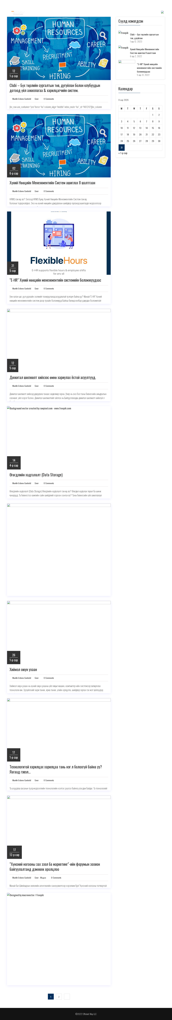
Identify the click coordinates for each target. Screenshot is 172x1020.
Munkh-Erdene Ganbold (21, 98)
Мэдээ (43, 877)
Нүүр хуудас (79, 15)
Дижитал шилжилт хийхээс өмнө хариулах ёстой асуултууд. (53, 377)
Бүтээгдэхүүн (98, 15)
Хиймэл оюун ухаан (23, 669)
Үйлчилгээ (117, 15)
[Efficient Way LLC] (18, 12)
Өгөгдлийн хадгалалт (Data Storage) (36, 474)
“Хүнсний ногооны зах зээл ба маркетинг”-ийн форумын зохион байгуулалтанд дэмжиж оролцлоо (55, 867)
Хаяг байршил (147, 15)
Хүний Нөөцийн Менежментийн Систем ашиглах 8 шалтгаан (52, 182)
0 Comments (48, 98)
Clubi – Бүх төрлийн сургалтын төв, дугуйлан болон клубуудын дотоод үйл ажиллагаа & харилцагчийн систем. (55, 88)
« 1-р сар (122, 153)
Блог (131, 15)
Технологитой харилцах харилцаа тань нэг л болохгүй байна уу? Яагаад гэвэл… (56, 769)
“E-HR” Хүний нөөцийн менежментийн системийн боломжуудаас (55, 280)
